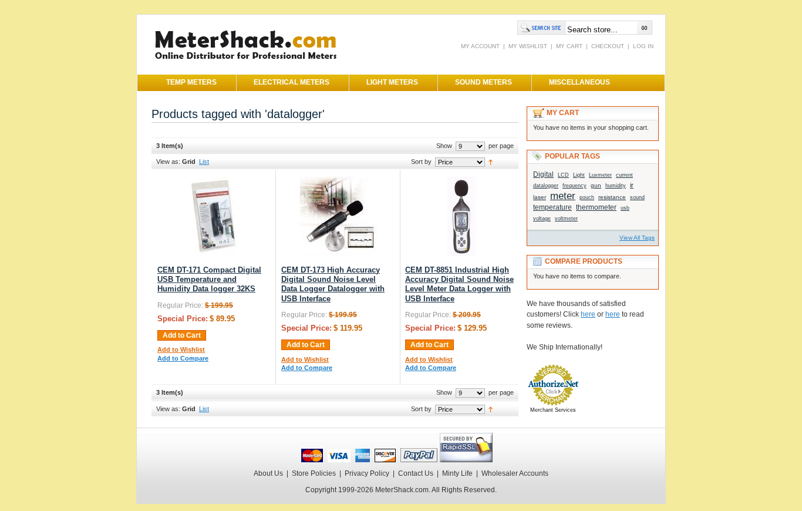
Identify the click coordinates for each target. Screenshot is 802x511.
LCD (563, 175)
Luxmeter (600, 175)
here (588, 314)
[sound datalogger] (461, 254)
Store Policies (314, 473)
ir (631, 185)
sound (637, 197)
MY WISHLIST (527, 46)
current (624, 175)
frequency (574, 186)
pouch (586, 197)
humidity (615, 186)
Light (579, 175)
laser (539, 197)
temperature (552, 207)
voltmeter (566, 218)
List (204, 161)
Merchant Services (553, 410)
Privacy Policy (367, 473)
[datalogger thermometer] (213, 254)
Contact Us (415, 473)
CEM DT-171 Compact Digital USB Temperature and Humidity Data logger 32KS (209, 280)
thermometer (596, 207)
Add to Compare (182, 358)
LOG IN (643, 46)
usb (625, 208)
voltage (542, 218)
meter (562, 195)
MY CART (569, 46)
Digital (543, 174)
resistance (612, 197)
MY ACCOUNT (480, 46)
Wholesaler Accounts (514, 473)
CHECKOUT (607, 46)
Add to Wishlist (181, 349)
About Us (268, 473)
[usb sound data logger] (337, 254)
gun (596, 185)
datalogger (545, 186)
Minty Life (457, 473)
